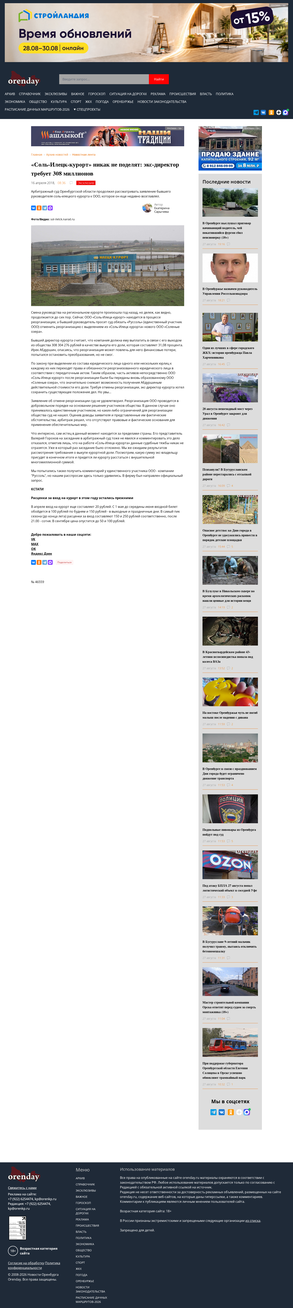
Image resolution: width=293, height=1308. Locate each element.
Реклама (158, 94)
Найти (159, 79)
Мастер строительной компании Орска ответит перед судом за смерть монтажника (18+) (229, 1007)
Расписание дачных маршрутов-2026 (37, 109)
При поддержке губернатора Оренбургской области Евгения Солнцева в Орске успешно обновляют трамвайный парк (225, 1070)
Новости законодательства (162, 101)
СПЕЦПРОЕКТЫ (88, 109)
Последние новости (227, 181)
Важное (77, 94)
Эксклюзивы (56, 94)
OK (33, 549)
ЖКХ (88, 101)
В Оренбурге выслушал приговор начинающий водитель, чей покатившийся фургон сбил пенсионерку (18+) (227, 230)
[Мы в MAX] (285, 112)
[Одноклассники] (39, 208)
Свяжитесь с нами (22, 1188)
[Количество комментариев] (232, 244)
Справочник (30, 94)
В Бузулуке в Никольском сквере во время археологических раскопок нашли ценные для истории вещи (229, 596)
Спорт (76, 101)
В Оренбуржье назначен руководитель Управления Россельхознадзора (230, 291)
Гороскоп (96, 94)
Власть (206, 94)
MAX (34, 544)
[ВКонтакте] (33, 208)
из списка (252, 1220)
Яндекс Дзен (41, 553)
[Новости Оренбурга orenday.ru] (24, 79)
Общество (38, 101)
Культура (59, 101)
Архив (10, 94)
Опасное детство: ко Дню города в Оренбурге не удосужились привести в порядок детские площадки (230, 535)
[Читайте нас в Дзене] (279, 112)
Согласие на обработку (26, 1263)
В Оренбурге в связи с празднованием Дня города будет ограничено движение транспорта (230, 773)
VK (33, 539)
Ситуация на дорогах (128, 94)
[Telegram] (44, 208)
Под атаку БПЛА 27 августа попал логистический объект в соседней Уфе (230, 887)
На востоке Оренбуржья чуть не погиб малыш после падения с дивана (230, 715)
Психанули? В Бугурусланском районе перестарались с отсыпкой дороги (227, 474)
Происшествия (182, 94)
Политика (224, 94)
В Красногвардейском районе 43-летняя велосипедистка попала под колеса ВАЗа (228, 657)
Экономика (15, 101)
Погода (102, 101)
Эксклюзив (86, 183)
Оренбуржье (123, 101)
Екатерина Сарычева (161, 210)
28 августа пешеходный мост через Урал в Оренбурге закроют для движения (227, 413)
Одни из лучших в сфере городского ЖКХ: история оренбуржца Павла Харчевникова (228, 352)
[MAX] (50, 208)
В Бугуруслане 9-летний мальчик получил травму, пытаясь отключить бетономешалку (230, 946)
